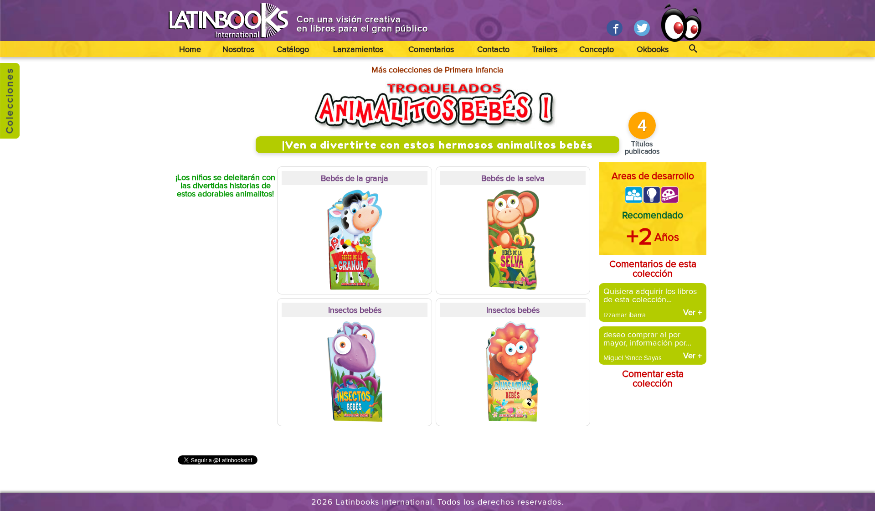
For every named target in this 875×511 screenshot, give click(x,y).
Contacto (493, 50)
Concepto (596, 50)
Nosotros (238, 50)
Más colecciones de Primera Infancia (437, 70)
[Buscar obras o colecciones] (692, 49)
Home (190, 50)
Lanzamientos (358, 50)
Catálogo (293, 50)
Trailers (544, 50)
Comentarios (431, 50)
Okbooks (653, 50)
